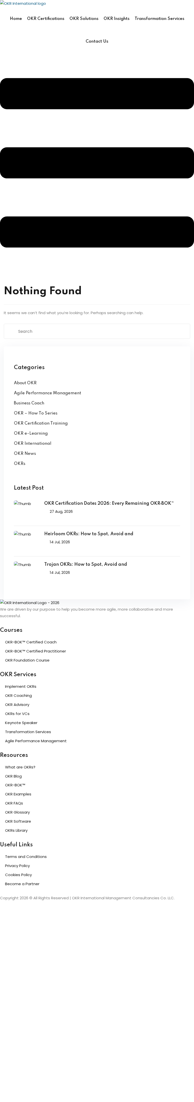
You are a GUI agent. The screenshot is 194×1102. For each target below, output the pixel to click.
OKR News (25, 454)
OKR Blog (13, 776)
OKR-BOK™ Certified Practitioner (35, 651)
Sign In (46, 1092)
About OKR (25, 383)
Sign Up (32, 1092)
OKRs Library (16, 830)
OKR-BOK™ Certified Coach (31, 642)
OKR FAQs (14, 803)
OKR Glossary (17, 812)
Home (16, 19)
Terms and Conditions (26, 856)
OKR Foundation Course (27, 660)
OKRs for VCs (17, 713)
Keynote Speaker (21, 722)
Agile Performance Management (47, 393)
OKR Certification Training (41, 423)
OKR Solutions (84, 19)
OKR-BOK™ (15, 785)
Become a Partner (22, 883)
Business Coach (29, 403)
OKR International (32, 443)
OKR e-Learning (31, 433)
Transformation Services (159, 19)
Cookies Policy (18, 874)
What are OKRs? (20, 767)
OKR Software (18, 821)
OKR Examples (18, 794)
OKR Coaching (18, 695)
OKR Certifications (45, 19)
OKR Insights (117, 19)
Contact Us (97, 41)
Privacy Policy (17, 865)
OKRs (19, 464)
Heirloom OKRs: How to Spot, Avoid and (88, 534)
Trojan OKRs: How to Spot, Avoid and (85, 564)
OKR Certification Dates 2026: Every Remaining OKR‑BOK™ (109, 503)
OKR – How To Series (35, 413)
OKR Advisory (17, 704)
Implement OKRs (20, 686)
